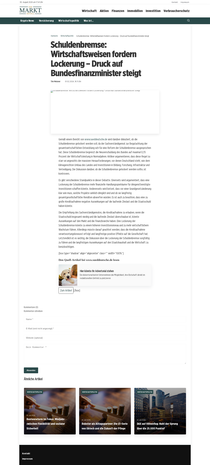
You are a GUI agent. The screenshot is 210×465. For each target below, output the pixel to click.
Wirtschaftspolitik (68, 20)
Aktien (104, 11)
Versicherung (46, 20)
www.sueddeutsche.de (96, 139)
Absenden (31, 370)
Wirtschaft (89, 11)
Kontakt (175, 2)
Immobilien (135, 11)
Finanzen (118, 11)
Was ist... (89, 20)
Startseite (54, 36)
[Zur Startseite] (30, 14)
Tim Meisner (55, 81)
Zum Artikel (66, 290)
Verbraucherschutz (177, 11)
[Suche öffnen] (188, 21)
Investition (153, 11)
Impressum (185, 2)
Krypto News (27, 20)
